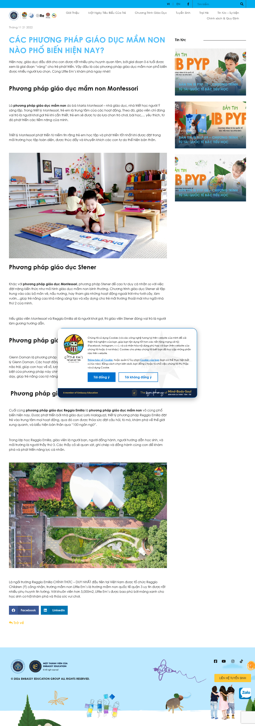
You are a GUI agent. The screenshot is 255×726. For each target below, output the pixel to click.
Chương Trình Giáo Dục (151, 12)
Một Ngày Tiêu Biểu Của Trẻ (107, 12)
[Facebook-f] (188, 4)
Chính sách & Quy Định (223, 18)
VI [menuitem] (168, 4)
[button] (24, 610)
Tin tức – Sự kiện (228, 12)
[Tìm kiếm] (242, 4)
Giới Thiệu (72, 12)
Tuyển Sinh (183, 12)
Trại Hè (204, 12)
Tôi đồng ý (102, 377)
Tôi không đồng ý (138, 377)
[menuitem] (168, 4)
